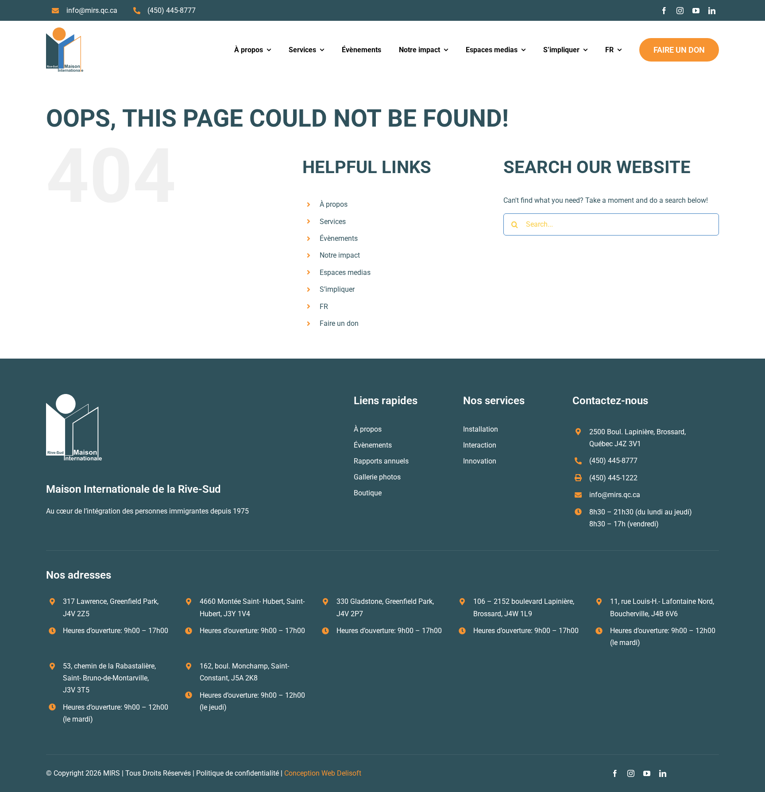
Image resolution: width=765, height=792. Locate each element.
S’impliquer (337, 289)
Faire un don (339, 323)
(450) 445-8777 (171, 10)
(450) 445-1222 (613, 478)
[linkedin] (711, 10)
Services (333, 221)
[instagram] (680, 10)
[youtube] (695, 10)
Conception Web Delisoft (322, 773)
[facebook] (664, 10)
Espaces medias (345, 272)
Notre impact (340, 255)
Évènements (339, 238)
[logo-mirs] (64, 31)
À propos (334, 204)
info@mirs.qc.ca (91, 10)
